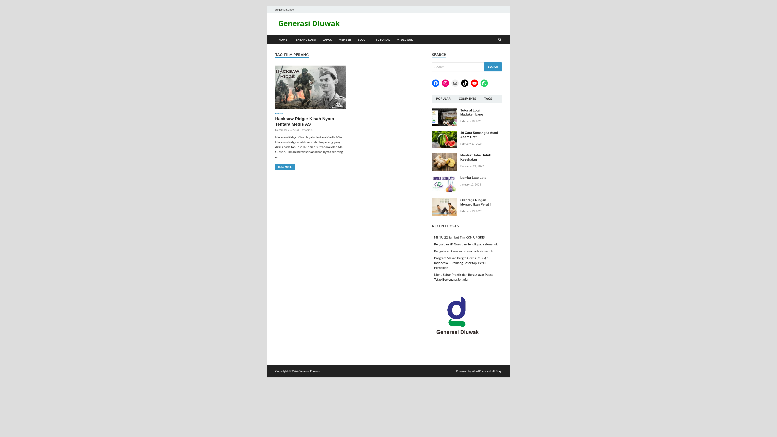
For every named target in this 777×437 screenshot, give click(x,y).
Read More (283, 166)
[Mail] (455, 83)
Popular (443, 99)
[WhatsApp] (484, 83)
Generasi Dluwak (309, 23)
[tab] (443, 99)
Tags (488, 99)
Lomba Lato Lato (473, 177)
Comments (467, 99)
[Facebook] (435, 83)
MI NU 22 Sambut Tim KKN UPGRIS (459, 237)
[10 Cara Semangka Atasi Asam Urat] (444, 133)
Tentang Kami (305, 39)
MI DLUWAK (405, 39)
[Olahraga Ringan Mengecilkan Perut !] (444, 201)
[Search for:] (467, 66)
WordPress (479, 371)
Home (283, 39)
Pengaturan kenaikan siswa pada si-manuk (463, 251)
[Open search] (500, 40)
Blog (361, 39)
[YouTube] (474, 83)
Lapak (327, 39)
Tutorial (383, 39)
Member (345, 39)
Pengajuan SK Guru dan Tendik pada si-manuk (466, 244)
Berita (279, 113)
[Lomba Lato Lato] (444, 178)
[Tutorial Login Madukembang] (444, 111)
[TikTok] (464, 83)
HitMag (496, 371)
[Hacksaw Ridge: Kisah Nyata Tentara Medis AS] (310, 87)
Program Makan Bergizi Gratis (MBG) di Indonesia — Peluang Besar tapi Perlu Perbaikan (461, 262)
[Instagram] (445, 83)
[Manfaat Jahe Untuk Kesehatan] (444, 156)
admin (308, 130)
